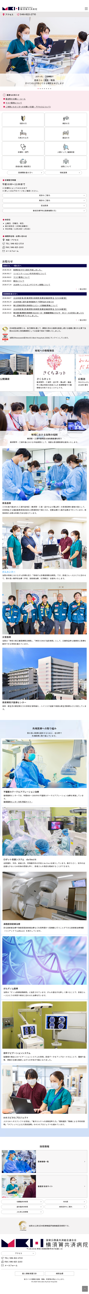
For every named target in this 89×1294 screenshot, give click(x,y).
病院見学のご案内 (65, 1207)
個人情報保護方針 (29, 1273)
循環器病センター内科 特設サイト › (17, 801)
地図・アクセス (12, 240)
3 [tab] (43, 89)
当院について (66, 166)
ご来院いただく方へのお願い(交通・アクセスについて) (28, 106)
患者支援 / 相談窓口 (23, 166)
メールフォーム (12, 251)
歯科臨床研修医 (22, 1207)
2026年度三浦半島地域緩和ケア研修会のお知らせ (33, 301)
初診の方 (23, 123)
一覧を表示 (82, 289)
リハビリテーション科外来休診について (29, 273)
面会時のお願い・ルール (16, 99)
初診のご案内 (44, 195)
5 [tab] (47, 89)
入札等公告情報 (22, 1212)
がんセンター (8, 571)
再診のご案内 (44, 200)
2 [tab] (41, 89)
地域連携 (63, 172)
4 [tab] (45, 89)
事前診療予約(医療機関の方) (44, 210)
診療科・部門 (23, 152)
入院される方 (23, 137)
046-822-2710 (28, 14)
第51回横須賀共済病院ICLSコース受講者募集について (35, 305)
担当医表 (44, 205)
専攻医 (65, 1201)
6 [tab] (49, 89)
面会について (18, 281)
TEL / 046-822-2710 (15, 243)
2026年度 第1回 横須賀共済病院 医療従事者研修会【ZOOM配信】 (40, 309)
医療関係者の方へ (25, 172)
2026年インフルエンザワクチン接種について (31, 284)
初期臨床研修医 (22, 1201)
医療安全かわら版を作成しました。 (28, 270)
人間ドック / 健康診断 (65, 152)
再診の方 (65, 123)
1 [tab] (39, 89)
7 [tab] (51, 89)
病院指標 (59, 1273)
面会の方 (65, 137)
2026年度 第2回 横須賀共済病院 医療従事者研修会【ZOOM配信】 (40, 298)
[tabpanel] (44, 52)
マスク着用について (14, 103)
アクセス (9, 14)
